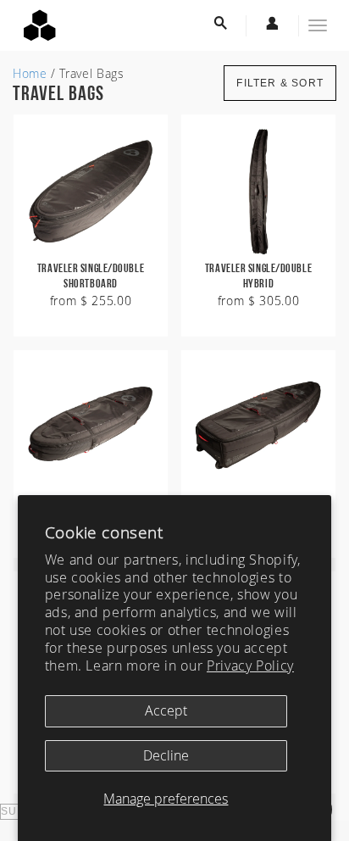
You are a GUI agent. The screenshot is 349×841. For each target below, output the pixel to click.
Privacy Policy (250, 665)
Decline (166, 755)
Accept (166, 710)
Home (30, 73)
